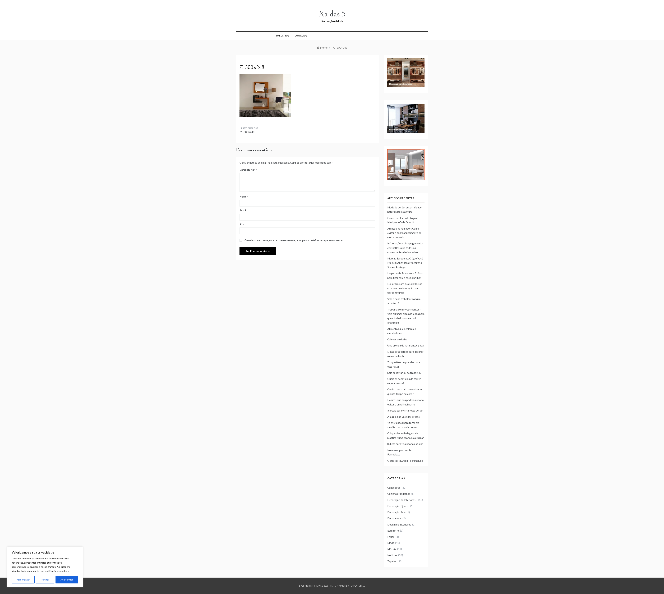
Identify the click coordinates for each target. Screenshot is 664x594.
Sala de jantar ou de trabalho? (404, 372)
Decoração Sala (396, 512)
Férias (390, 536)
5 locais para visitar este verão (405, 410)
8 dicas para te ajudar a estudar (405, 443)
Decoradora (394, 518)
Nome (243, 196)
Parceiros (282, 35)
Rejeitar (45, 579)
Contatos (300, 35)
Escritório (393, 530)
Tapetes (391, 561)
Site (241, 224)
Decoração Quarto (398, 506)
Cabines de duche (397, 339)
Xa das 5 (332, 14)
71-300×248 (247, 132)
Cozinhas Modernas (398, 493)
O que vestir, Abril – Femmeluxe (405, 460)
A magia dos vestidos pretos (403, 416)
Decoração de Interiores (401, 499)
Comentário (247, 169)
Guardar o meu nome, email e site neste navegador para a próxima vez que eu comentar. (294, 240)
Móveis (391, 549)
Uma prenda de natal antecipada (405, 345)
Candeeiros (393, 487)
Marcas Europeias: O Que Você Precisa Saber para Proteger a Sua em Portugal (405, 263)
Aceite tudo (67, 579)
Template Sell (357, 586)
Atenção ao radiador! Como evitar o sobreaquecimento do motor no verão (404, 233)
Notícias (392, 555)
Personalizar (23, 579)
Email (243, 210)
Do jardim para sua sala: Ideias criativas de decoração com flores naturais (404, 288)
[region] (45, 567)
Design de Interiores (399, 524)
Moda (390, 542)
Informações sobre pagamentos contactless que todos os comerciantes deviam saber (405, 248)
